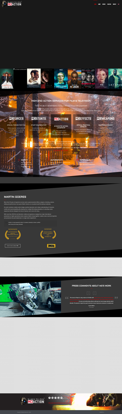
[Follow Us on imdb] (61, 398)
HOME (95, 4)
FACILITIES (109, 4)
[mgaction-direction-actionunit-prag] (20, 364)
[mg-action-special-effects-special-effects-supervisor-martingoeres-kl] (20, 326)
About (99, 4)
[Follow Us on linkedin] (52, 398)
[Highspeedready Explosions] (20, 345)
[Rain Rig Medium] (101, 364)
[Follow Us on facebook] (49, 398)
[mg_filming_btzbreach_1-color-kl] (61, 266)
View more (7, 79)
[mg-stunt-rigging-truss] (101, 326)
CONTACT (114, 4)
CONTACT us (102, 412)
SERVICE (103, 4)
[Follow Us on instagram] (55, 398)
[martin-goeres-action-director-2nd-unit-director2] (20, 266)
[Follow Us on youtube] (58, 398)
